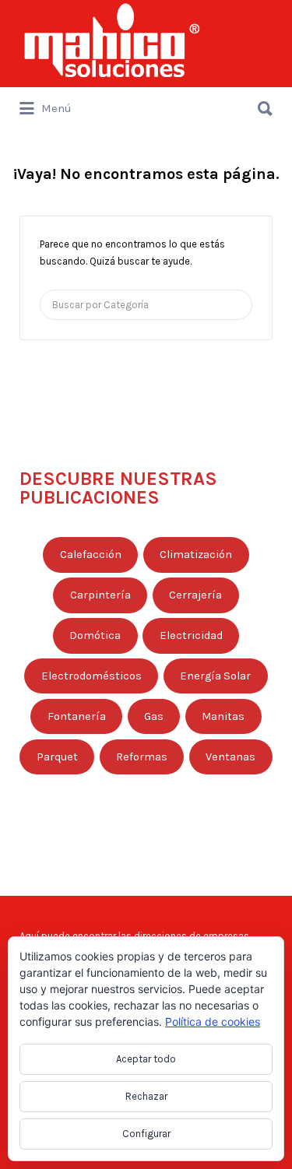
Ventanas (230, 757)
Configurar (146, 1133)
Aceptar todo (146, 1059)
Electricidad (191, 635)
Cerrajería (195, 595)
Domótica (95, 635)
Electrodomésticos (91, 676)
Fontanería (76, 716)
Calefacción (90, 554)
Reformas (141, 757)
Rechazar (146, 1096)
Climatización (196, 554)
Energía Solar (215, 676)
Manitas (223, 716)
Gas (154, 716)
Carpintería (100, 595)
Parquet (57, 757)
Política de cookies (212, 1021)
